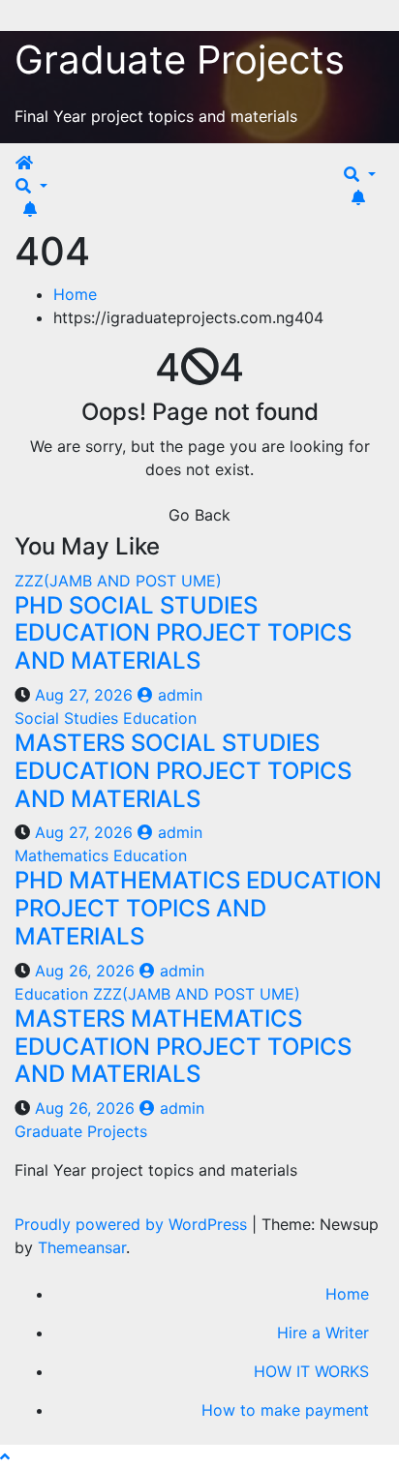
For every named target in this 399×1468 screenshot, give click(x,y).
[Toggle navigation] (50, 168)
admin (177, 694)
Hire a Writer (323, 1332)
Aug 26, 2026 (85, 970)
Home (75, 294)
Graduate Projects (180, 59)
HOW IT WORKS (311, 1371)
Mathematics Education (101, 855)
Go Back (199, 514)
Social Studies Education (106, 718)
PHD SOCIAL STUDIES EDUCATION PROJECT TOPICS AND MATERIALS (183, 633)
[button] (31, 185)
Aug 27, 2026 (84, 694)
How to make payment (285, 1410)
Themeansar (82, 1247)
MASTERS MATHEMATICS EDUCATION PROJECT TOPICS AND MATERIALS (183, 1046)
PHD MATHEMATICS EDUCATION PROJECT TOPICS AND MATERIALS (198, 908)
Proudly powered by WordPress (133, 1224)
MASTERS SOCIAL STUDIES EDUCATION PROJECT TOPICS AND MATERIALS (183, 771)
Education (54, 994)
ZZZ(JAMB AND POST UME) (118, 580)
